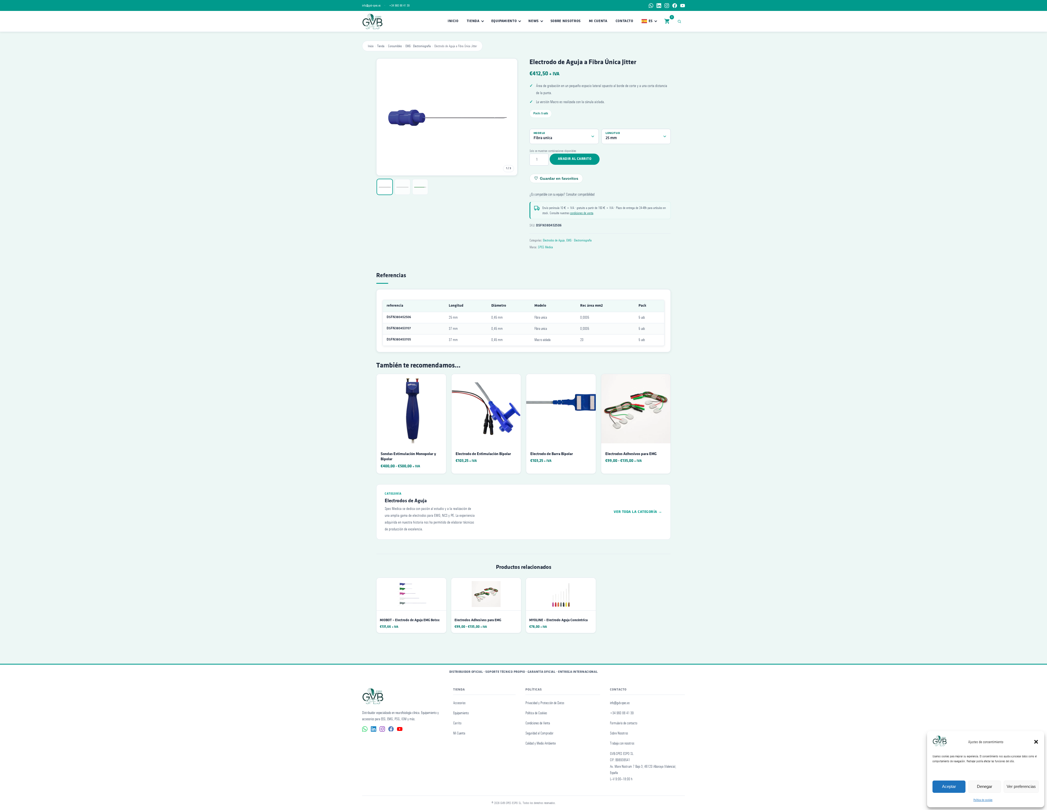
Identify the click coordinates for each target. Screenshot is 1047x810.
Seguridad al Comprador (539, 733)
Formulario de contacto (623, 723)
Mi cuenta (598, 21)
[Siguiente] (507, 117)
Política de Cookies (536, 713)
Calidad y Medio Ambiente (540, 743)
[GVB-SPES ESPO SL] (372, 21)
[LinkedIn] (659, 5)
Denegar (984, 786)
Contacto (624, 21)
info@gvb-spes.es (371, 5)
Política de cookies (982, 800)
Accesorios (459, 703)
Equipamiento (504, 21)
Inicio (453, 21)
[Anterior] (386, 117)
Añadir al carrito (575, 159)
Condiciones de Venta (537, 723)
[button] (1036, 742)
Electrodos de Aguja (554, 240)
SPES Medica (545, 247)
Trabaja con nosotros (622, 743)
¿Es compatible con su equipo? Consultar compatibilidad (561, 194)
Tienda (473, 21)
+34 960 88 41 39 (399, 5)
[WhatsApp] (651, 5)
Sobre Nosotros (565, 21)
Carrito (457, 723)
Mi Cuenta (459, 733)
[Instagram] (666, 5)
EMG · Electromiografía (418, 46)
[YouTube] (682, 5)
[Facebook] (674, 5)
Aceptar (949, 786)
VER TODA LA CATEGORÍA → (638, 512)
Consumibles (395, 46)
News (533, 21)
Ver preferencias (1021, 786)
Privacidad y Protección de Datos (544, 703)
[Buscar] (680, 21)
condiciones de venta (581, 213)
